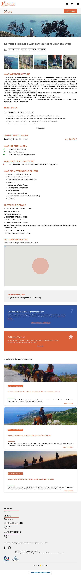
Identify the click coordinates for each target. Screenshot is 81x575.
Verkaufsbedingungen (11, 543)
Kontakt (40, 346)
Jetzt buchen (70, 11)
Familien (32, 50)
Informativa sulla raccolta (40, 573)
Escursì (46, 565)
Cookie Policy (43, 543)
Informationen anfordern (40, 323)
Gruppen (41, 50)
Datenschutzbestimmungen (29, 543)
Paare (23, 50)
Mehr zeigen (40, 128)
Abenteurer (14, 50)
